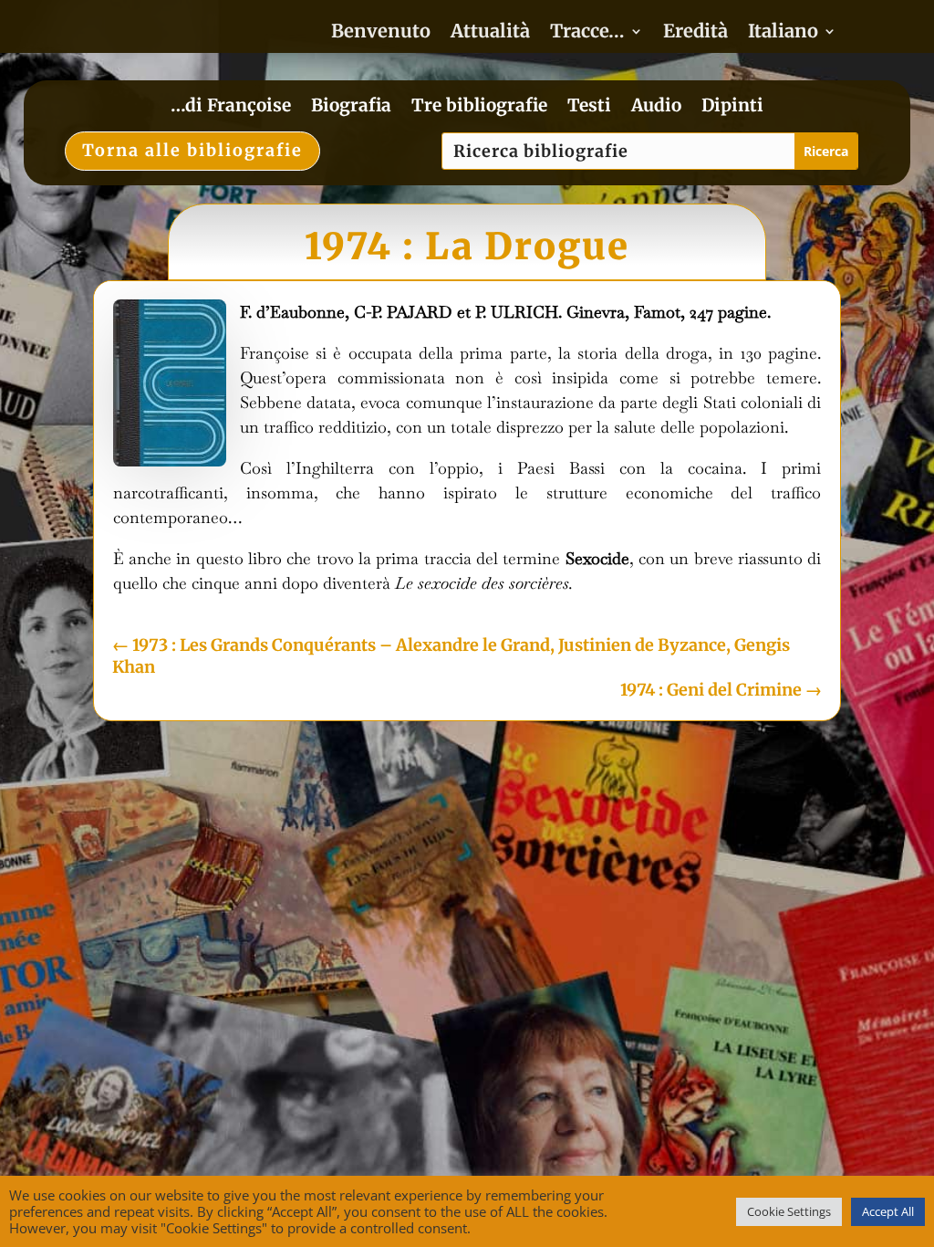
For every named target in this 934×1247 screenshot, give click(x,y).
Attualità (490, 33)
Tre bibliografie (479, 107)
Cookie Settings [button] (789, 1211)
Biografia (351, 107)
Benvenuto (381, 33)
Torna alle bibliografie (192, 150)
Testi (589, 107)
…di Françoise (231, 107)
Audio (656, 107)
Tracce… (587, 33)
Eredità (695, 33)
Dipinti (732, 107)
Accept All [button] (888, 1211)
